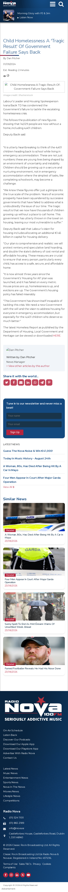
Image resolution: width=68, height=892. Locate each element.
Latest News (10, 768)
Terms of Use (10, 864)
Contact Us (9, 757)
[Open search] (61, 4)
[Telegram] (42, 382)
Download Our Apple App (18, 744)
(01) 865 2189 (16, 822)
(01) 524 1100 (16, 817)
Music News (10, 773)
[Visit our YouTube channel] (28, 874)
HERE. (57, 335)
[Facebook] (14, 382)
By (11, 58)
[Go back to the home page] (9, 4)
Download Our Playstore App (20, 748)
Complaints (9, 867)
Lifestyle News (11, 795)
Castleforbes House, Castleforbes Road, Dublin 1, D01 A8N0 (37, 835)
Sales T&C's (25, 864)
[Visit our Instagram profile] (11, 874)
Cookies (46, 864)
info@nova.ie (16, 828)
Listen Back (10, 734)
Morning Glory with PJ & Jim (33, 13)
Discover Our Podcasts (16, 739)
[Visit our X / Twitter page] (22, 874)
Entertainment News (15, 777)
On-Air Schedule (13, 730)
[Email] (21, 382)
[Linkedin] (28, 382)
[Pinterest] (49, 382)
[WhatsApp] (35, 382)
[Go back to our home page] (33, 709)
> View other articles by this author (27, 366)
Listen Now (25, 17)
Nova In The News (14, 786)
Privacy (37, 864)
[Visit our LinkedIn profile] (17, 874)
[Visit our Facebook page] (5, 874)
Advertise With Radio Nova (19, 753)
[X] (6, 382)
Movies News (11, 791)
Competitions (11, 800)
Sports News (10, 782)
